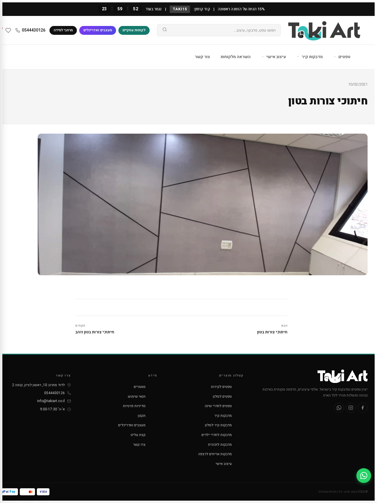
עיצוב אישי (275, 57)
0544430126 (33, 30)
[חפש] (165, 30)
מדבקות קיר (312, 57)
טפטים (344, 57)
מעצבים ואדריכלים (97, 30)
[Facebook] (363, 408)
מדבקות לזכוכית (220, 444)
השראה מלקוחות (236, 57)
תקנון (141, 415)
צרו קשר (139, 444)
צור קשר (202, 57)
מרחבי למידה (63, 30)
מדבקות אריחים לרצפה (215, 454)
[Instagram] (351, 408)
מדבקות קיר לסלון (218, 425)
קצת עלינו (137, 435)
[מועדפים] (8, 30)
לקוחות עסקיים (134, 30)
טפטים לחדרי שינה (218, 406)
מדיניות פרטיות (134, 406)
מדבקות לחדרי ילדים (216, 435)
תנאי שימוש (136, 396)
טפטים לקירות (221, 386)
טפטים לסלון (222, 396)
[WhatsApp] (339, 408)
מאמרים (139, 386)
